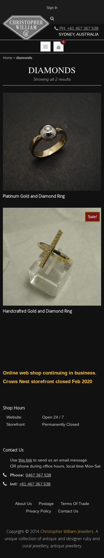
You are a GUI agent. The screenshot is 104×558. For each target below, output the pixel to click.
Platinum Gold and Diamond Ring (34, 196)
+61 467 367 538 (35, 484)
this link (25, 460)
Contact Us (68, 511)
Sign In (52, 8)
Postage (46, 503)
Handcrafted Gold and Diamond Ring (37, 311)
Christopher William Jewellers (67, 531)
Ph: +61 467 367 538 (78, 28)
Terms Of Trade (75, 503)
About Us (23, 503)
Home (7, 58)
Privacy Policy (38, 511)
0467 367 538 (38, 475)
